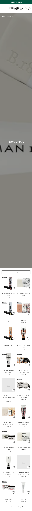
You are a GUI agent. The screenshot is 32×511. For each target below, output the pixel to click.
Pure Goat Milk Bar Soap (23, 447)
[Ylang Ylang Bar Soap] (23, 283)
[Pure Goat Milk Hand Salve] (8, 437)
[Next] (28, 2)
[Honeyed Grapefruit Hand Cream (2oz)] (23, 412)
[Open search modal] (26, 8)
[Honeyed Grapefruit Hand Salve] (8, 487)
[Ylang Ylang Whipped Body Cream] (23, 385)
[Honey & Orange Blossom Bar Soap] (8, 412)
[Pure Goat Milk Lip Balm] (8, 308)
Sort (17, 272)
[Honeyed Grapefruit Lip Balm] (8, 283)
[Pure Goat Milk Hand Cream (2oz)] (8, 360)
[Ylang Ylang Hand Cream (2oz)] (8, 462)
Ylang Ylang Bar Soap (23, 293)
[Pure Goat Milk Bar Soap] (23, 437)
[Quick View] (13, 288)
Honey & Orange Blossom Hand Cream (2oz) (23, 345)
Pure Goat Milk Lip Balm (8, 318)
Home (3, 16)
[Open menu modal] (2, 8)
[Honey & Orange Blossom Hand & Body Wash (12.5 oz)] (8, 385)
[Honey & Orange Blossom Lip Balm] (8, 333)
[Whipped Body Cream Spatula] (23, 487)
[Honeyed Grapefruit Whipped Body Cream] (23, 462)
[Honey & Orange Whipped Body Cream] (23, 360)
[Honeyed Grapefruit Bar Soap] (23, 308)
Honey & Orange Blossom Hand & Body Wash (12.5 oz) (8, 397)
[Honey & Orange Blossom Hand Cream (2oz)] (23, 333)
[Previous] (4, 2)
